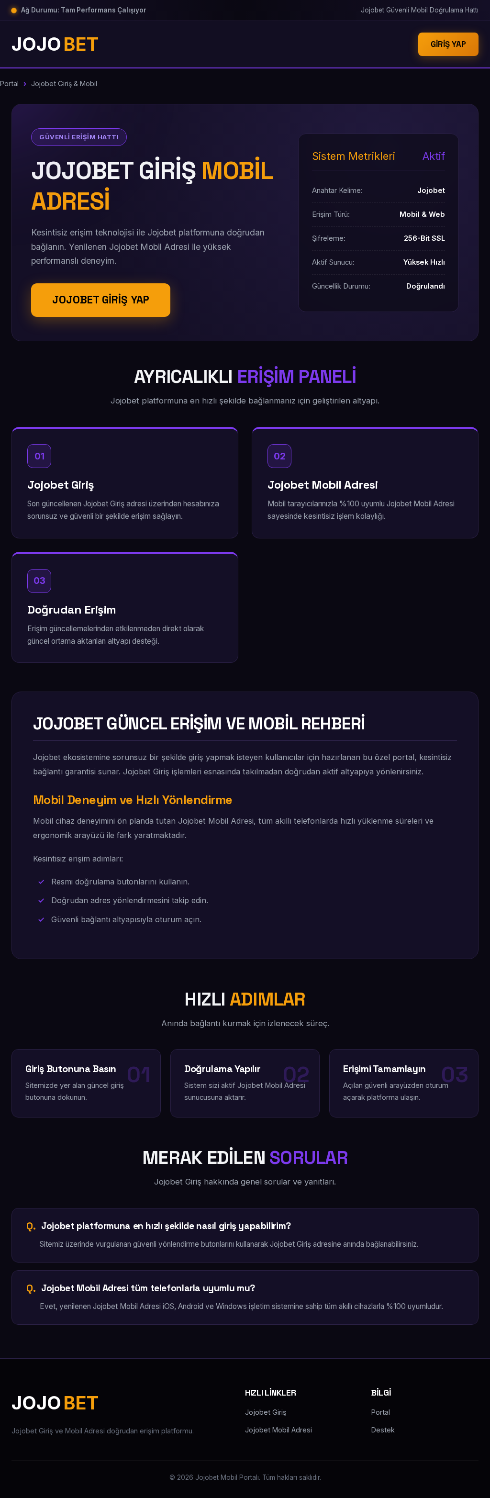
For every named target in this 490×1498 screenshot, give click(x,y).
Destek (383, 1430)
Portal (9, 83)
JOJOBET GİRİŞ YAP (100, 300)
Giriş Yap (448, 44)
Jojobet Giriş (266, 1412)
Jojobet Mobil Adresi (278, 1430)
